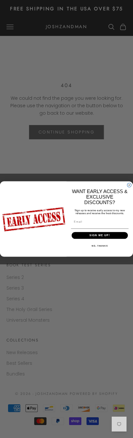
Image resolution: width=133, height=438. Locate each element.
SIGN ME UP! (99, 235)
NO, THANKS (100, 246)
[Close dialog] (129, 185)
